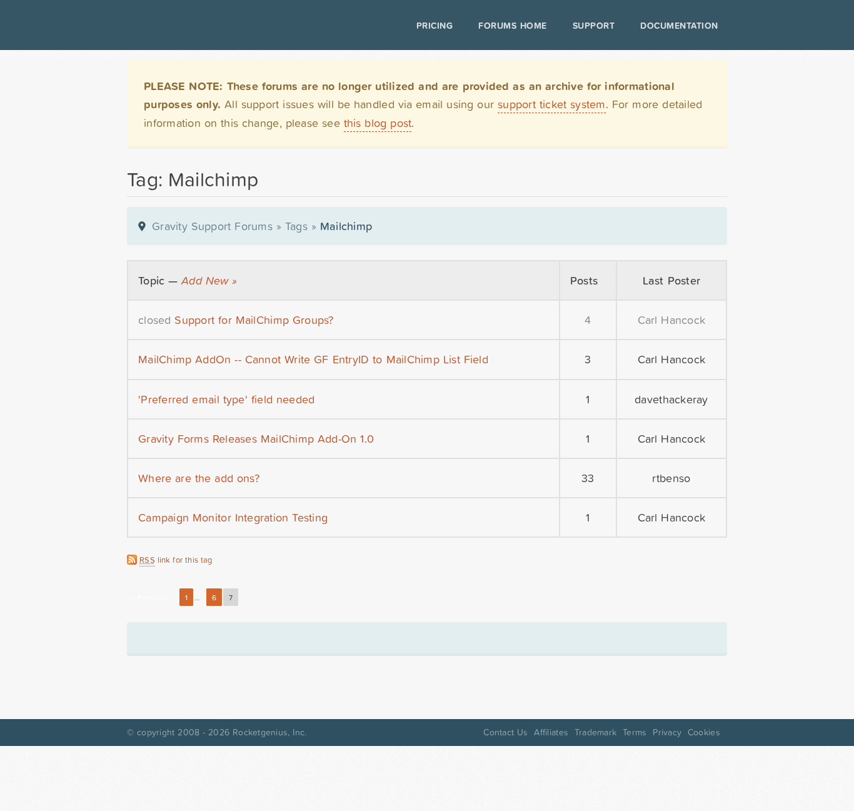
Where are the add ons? (198, 478)
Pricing (434, 25)
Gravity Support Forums (212, 226)
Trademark (595, 732)
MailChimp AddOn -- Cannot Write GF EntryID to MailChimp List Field (313, 359)
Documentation (679, 25)
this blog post (378, 122)
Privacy (667, 732)
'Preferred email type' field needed (226, 399)
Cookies (704, 732)
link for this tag (176, 560)
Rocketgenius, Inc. (269, 732)
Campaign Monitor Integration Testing (233, 517)
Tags (296, 226)
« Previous (150, 597)
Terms (634, 732)
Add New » (209, 280)
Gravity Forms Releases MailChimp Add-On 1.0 (256, 438)
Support (594, 25)
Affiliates (551, 732)
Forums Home (512, 25)
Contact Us (505, 732)
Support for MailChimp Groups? (253, 319)
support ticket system (552, 104)
